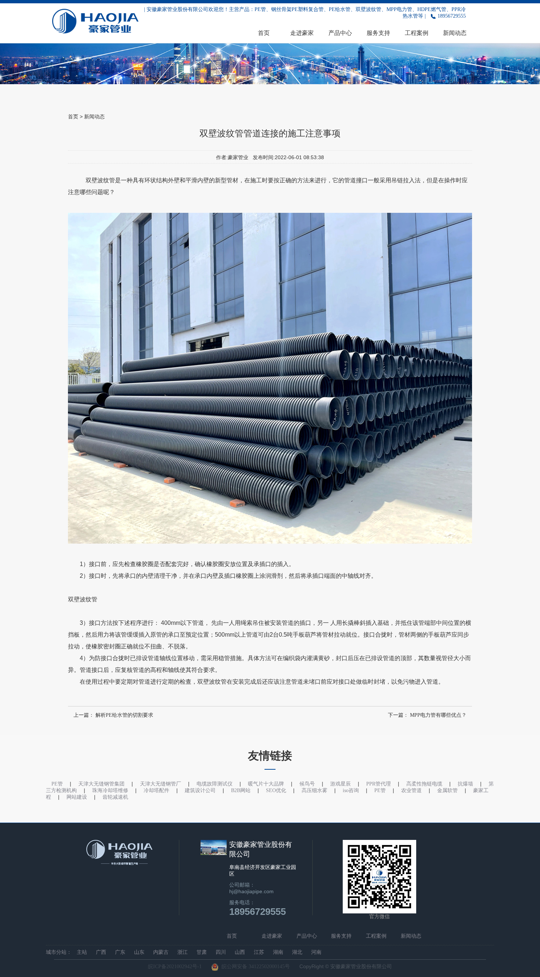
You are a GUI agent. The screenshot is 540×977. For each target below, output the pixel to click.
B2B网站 (241, 790)
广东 (120, 952)
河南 (316, 952)
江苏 (259, 952)
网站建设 (76, 797)
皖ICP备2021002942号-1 (175, 966)
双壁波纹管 (100, 180)
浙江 (182, 952)
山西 (240, 952)
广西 (101, 952)
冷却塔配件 (156, 790)
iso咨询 (351, 790)
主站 (82, 952)
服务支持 (378, 33)
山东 (139, 952)
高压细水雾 (314, 790)
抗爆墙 (465, 784)
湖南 (278, 952)
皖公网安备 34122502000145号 (254, 966)
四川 (221, 952)
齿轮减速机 (115, 797)
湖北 (297, 952)
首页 (264, 33)
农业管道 (411, 790)
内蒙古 (161, 952)
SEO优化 (276, 790)
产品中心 (340, 33)
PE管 (380, 790)
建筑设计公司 (200, 790)
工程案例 (416, 33)
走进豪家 (302, 33)
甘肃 (202, 952)
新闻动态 (455, 33)
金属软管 (447, 790)
